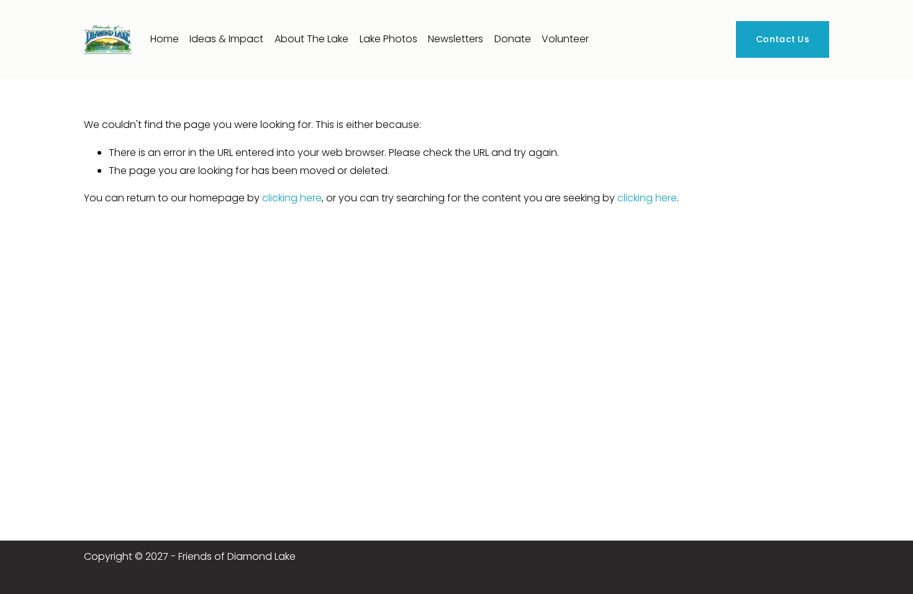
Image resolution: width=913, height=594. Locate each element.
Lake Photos (388, 39)
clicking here (292, 198)
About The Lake (311, 39)
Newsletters (455, 39)
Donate (512, 39)
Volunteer (565, 39)
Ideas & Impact (226, 39)
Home (164, 39)
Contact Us (782, 39)
